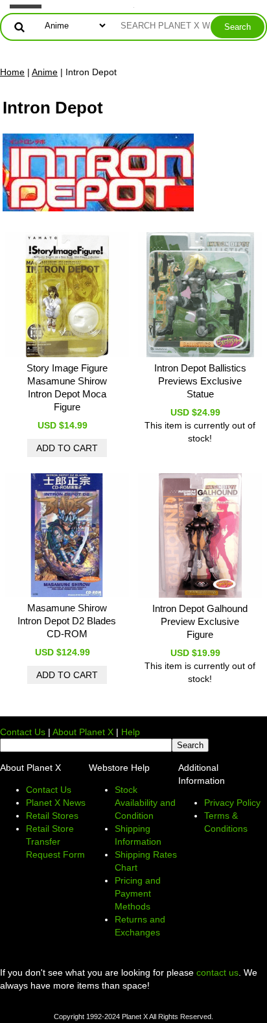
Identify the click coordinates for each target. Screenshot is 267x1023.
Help (130, 732)
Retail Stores (52, 815)
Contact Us (22, 732)
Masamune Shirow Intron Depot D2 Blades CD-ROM (66, 620)
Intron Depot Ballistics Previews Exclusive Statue (200, 380)
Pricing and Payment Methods (138, 893)
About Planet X (82, 732)
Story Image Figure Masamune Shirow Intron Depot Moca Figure (67, 387)
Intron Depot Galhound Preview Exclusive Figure (200, 621)
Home (12, 72)
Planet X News (56, 802)
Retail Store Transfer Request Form (55, 841)
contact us (217, 972)
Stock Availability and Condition (145, 802)
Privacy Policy (232, 802)
